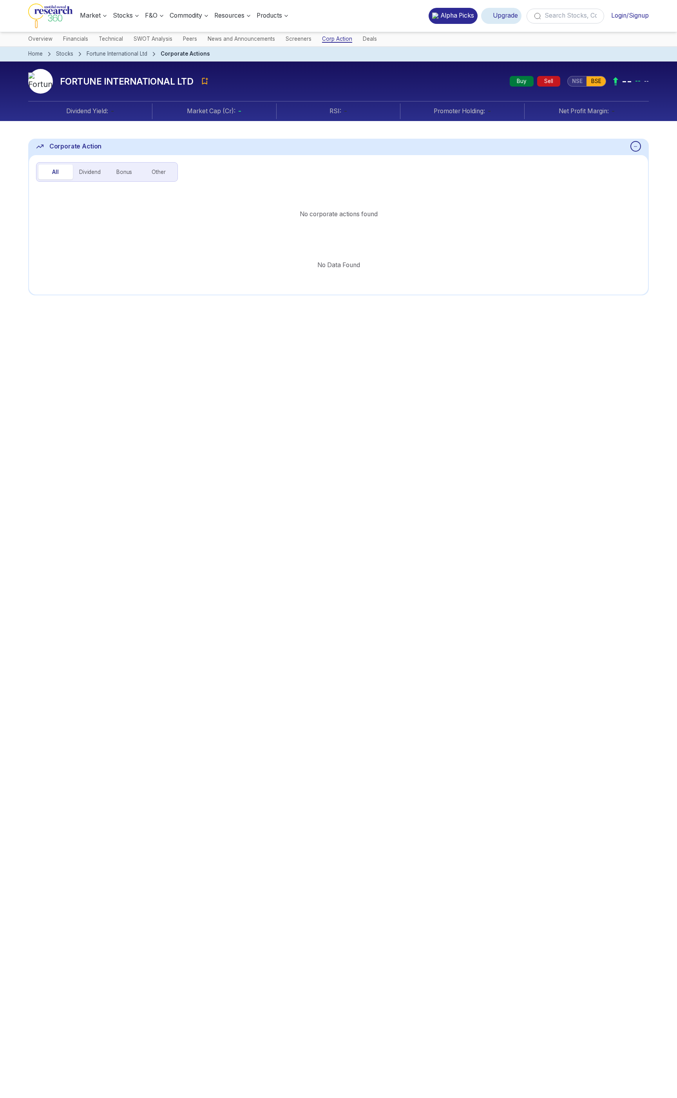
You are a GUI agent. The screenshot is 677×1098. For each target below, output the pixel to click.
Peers (190, 39)
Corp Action (337, 39)
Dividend (90, 172)
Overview (40, 39)
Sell (548, 81)
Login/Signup (630, 15)
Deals (370, 39)
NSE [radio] (577, 81)
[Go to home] (50, 16)
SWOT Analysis (153, 39)
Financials (75, 39)
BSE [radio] (596, 81)
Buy (522, 81)
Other (158, 172)
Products (269, 15)
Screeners (298, 39)
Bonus (124, 172)
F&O (151, 15)
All (55, 172)
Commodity (186, 15)
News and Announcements (241, 39)
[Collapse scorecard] (635, 146)
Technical (111, 39)
